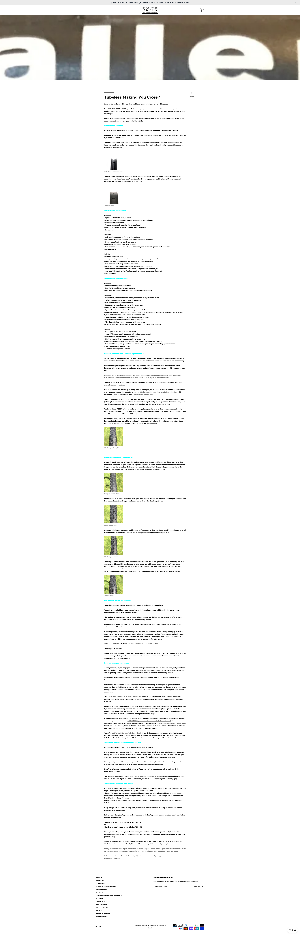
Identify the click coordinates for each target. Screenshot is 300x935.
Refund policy (102, 916)
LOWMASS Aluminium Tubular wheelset (124, 697)
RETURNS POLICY (102, 889)
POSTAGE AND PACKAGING (106, 886)
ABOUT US (100, 880)
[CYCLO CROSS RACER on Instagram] (100, 927)
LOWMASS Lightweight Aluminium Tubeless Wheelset (155, 392)
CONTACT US (100, 883)
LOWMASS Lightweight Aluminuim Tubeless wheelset (149, 721)
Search (99, 877)
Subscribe (197, 886)
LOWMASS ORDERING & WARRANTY (109, 895)
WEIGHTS (99, 898)
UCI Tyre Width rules (136, 644)
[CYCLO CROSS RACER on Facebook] (96, 927)
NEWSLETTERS (101, 904)
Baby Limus (151, 423)
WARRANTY (100, 892)
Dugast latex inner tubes (143, 394)
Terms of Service (103, 913)
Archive (99, 910)
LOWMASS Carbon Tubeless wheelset (128, 733)
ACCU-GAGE (117, 834)
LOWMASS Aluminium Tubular (149, 726)
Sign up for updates (163, 877)
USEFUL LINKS (101, 901)
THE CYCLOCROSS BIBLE (144, 776)
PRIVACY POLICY (102, 907)
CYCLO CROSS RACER (151, 925)
